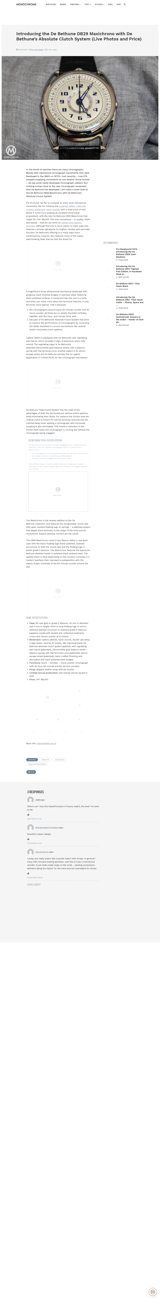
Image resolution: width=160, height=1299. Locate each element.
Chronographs (59, 759)
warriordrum (41, 852)
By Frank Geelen (37, 50)
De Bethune (32, 759)
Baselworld (45, 759)
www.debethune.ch (46, 743)
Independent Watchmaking (37, 764)
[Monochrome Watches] (26, 4)
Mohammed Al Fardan (46, 827)
